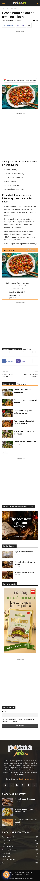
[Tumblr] (29, 785)
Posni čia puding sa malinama (31, 375)
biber (29, 349)
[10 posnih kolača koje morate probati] (7, 564)
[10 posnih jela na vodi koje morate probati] (7, 812)
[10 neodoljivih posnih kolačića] (7, 575)
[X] (34, 785)
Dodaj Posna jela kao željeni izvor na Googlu (21, 80)
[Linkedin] (17, 785)
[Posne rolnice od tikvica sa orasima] (7, 444)
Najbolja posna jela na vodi (24, 552)
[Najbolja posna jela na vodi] (7, 554)
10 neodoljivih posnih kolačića (25, 572)
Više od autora (22, 384)
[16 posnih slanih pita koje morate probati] (7, 822)
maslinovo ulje (21, 352)
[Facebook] (6, 785)
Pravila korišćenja (17, 874)
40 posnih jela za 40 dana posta (25, 799)
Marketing (29, 872)
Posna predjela (14, 8)
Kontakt (26, 874)
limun (12, 352)
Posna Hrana (10, 20)
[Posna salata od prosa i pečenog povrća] (7, 413)
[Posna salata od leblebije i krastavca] (7, 434)
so (34, 352)
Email (4, 711)
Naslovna (5, 8)
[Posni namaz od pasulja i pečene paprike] (7, 423)
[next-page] (7, 452)
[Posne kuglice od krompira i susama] (7, 402)
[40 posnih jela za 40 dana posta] (7, 802)
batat (24, 349)
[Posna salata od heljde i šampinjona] (7, 392)
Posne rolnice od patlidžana (8, 375)
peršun (29, 352)
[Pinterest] (23, 785)
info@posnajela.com (26, 779)
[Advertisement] (20, 53)
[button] (3, 3)
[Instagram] (11, 785)
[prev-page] (3, 452)
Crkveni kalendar (19, 872)
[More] (29, 25)
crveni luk (6, 352)
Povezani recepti (9, 384)
